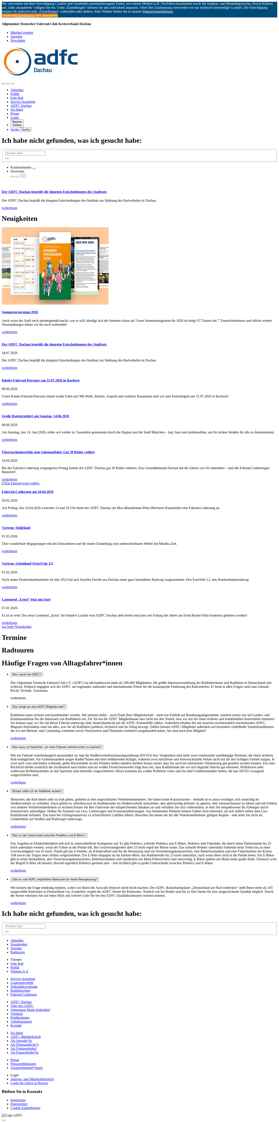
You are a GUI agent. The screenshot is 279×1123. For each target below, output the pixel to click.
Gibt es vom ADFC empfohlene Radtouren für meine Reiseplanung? (54, 879)
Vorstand (16, 1014)
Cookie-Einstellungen (25, 1108)
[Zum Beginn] (3, 1120)
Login (14, 117)
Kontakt (16, 1025)
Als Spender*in (21, 1041)
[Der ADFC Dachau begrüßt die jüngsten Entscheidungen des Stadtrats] (139, 336)
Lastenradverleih (21, 983)
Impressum (18, 1100)
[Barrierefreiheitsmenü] (3, 83)
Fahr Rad (16, 98)
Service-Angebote (22, 102)
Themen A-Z (19, 971)
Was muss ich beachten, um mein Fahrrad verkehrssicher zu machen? (57, 747)
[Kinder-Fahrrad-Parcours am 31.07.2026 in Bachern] (139, 372)
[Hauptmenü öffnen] (12, 83)
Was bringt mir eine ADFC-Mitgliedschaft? (38, 706)
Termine (16, 948)
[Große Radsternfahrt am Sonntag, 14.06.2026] (139, 408)
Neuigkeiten (18, 944)
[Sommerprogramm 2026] (139, 266)
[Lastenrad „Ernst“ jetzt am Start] (139, 591)
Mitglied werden (21, 32)
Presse (14, 113)
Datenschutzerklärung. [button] (158, 11)
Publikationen (19, 1017)
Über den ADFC (22, 1006)
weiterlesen (18, 738)
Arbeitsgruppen (21, 1021)
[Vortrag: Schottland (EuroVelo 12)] (139, 555)
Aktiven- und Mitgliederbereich (32, 1079)
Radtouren (17, 952)
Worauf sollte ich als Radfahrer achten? (37, 791)
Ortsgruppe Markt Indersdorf (30, 1010)
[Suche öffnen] (8, 83)
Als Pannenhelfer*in (24, 1052)
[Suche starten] (7, 158)
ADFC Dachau (21, 105)
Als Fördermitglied (23, 1048)
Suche (15, 129)
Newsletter (17, 40)
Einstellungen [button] (24, 15)
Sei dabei (16, 109)
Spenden (16, 36)
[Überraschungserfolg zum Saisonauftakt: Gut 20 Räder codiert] (139, 444)
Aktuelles (17, 90)
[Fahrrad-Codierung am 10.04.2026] (139, 483)
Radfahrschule (20, 990)
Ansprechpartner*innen (26, 1068)
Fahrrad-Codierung (23, 994)
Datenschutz (18, 1104)
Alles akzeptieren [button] (46, 15)
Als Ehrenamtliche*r (24, 1044)
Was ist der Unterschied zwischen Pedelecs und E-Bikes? (49, 835)
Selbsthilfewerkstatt (23, 986)
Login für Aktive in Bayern (29, 1083)
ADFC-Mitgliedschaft (25, 1037)
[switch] (34, 168)
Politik (14, 94)
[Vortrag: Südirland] (139, 519)
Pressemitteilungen (23, 1064)
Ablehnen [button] (8, 15)
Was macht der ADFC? (26, 674)
